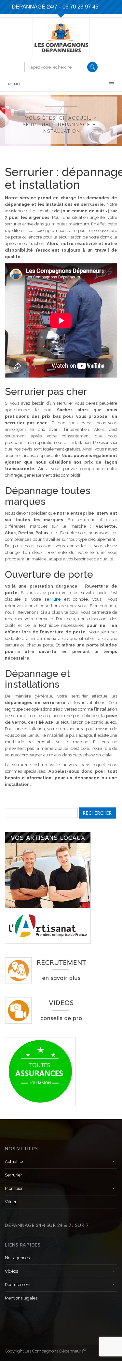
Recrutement (18, 1284)
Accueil (80, 118)
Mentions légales (21, 1298)
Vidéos (11, 1271)
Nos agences (17, 1257)
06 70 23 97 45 (80, 7)
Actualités (14, 1161)
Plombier (14, 1188)
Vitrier (11, 1201)
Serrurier (13, 1175)
